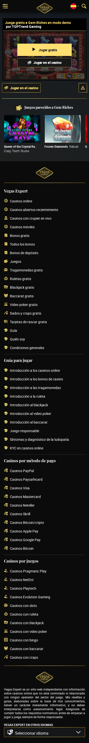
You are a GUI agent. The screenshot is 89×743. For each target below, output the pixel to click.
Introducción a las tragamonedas (35, 387)
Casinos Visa (20, 488)
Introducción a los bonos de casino (36, 379)
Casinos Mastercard (25, 496)
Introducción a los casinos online (35, 370)
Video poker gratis (24, 304)
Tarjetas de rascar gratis (28, 321)
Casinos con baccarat (26, 648)
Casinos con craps (24, 657)
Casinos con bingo (24, 640)
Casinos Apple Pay (24, 531)
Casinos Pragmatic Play (28, 571)
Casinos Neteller (22, 505)
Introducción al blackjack (29, 405)
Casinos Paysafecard (26, 479)
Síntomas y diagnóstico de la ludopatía (39, 439)
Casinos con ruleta (24, 614)
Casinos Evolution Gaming (30, 597)
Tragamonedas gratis (26, 270)
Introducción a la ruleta (27, 396)
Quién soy (17, 339)
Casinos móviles (22, 227)
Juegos (15, 261)
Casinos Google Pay (25, 539)
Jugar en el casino (47, 62)
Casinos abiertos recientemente (34, 209)
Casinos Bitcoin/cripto (27, 522)
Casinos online (21, 201)
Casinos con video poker (28, 631)
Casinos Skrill (20, 514)
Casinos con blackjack (27, 622)
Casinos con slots (23, 605)
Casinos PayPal (22, 470)
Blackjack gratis (22, 287)
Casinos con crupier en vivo (30, 218)
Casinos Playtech (23, 588)
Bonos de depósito (24, 252)
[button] (83, 87)
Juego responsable (24, 430)
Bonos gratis (19, 235)
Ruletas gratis (20, 278)
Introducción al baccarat (28, 422)
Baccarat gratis (22, 296)
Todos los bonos (22, 244)
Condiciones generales (27, 347)
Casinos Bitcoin (22, 548)
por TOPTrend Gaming (23, 26)
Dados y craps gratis (25, 313)
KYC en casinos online (26, 448)
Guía (13, 330)
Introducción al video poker (30, 413)
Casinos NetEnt (22, 579)
